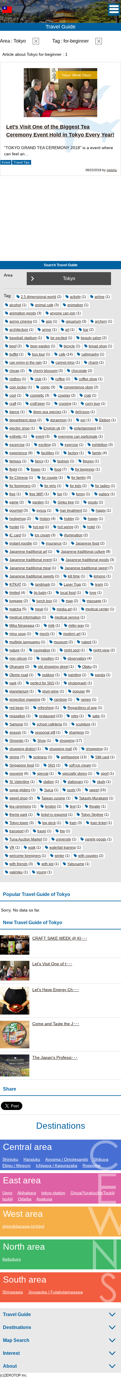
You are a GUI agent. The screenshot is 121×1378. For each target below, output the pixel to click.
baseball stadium (23, 338)
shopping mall (60, 749)
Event (6, 162)
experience (18, 453)
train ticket (98, 823)
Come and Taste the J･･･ (55, 1023)
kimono (99, 576)
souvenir (16, 773)
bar (85, 330)
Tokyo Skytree (92, 815)
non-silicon (18, 658)
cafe (62, 354)
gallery (104, 494)
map (69, 601)
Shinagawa (12, 1292)
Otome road (18, 675)
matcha (15, 609)
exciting (44, 445)
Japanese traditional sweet (86, 568)
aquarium (73, 321)
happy (101, 510)
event (40, 436)
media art (64, 609)
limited (14, 593)
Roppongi (91, 1165)
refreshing (46, 708)
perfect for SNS (42, 683)
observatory (77, 658)
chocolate (79, 371)
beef (12, 346)
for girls (50, 486)
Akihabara (26, 1192)
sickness (40, 757)
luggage (16, 601)
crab (87, 395)
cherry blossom (45, 371)
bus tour (38, 354)
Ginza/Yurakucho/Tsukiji (92, 1192)
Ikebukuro (11, 1259)
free (12, 494)
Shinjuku (10, 1159)
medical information (25, 617)
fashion (63, 461)
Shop (41, 741)
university (63, 839)
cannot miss (65, 362)
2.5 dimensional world (38, 297)
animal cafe (44, 305)
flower (36, 469)
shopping (67, 741)
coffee (60, 379)
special (42, 773)
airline (100, 297)
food (57, 469)
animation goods (22, 313)
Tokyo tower (18, 823)
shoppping (94, 749)
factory (73, 453)
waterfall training (62, 847)
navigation (41, 650)
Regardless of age (82, 708)
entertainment (85, 428)
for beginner (85, 469)
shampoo (76, 732)
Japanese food (87, 543)
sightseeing (70, 757)
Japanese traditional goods (87, 560)
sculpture (83, 724)
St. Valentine (19, 782)
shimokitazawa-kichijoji (23, 1226)
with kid (47, 864)
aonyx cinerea (20, 321)
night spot (72, 650)
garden (38, 502)
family (97, 453)
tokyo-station (53, 1192)
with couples (88, 856)
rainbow (60, 700)
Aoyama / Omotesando (66, 1159)
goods (93, 502)
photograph (77, 683)
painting (74, 675)
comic (45, 387)
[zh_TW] (7, 18)
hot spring (65, 527)
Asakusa (44, 1199)
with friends (18, 864)
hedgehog (17, 519)
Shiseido (16, 741)
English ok (51, 428)
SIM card (102, 757)
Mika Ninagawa (21, 626)
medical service (67, 617)
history (45, 519)
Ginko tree (66, 502)
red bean (16, 708)
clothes (15, 379)
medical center (97, 609)
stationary (75, 782)
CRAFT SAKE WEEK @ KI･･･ (59, 938)
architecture (18, 330)
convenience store (78, 387)
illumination (73, 535)
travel (41, 831)
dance (14, 412)
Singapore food (21, 765)
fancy (39, 461)
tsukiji (7, 1199)
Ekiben (104, 420)
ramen (86, 700)
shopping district (22, 749)
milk (51, 626)
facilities (47, 453)
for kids (75, 486)
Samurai (16, 724)
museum (61, 642)
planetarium (18, 691)
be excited (59, 338)
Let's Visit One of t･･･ (52, 963)
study (101, 782)
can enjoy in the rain (25, 362)
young (41, 872)
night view (101, 650)
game (14, 502)
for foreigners (20, 486)
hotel (91, 527)
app (49, 321)
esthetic (15, 436)
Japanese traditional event (30, 560)
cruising (65, 404)
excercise (17, 445)
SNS (51, 765)
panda (100, 675)
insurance (54, 543)
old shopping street (53, 667)
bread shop (98, 346)
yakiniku (16, 872)
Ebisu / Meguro (16, 1165)
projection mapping (24, 700)
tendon (50, 806)
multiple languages (24, 642)
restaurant (47, 716)
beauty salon (91, 338)
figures (88, 461)
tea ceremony (20, 806)
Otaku (87, 667)
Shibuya (100, 1159)
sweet (94, 790)
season (15, 732)
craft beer (37, 404)
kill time (74, 576)
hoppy (93, 519)
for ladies (102, 486)
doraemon (58, 420)
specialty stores (74, 773)
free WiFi (36, 494)
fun (59, 494)
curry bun (92, 404)
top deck (49, 823)
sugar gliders (19, 790)
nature (14, 650)
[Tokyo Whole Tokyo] (60, 116)
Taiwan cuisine (53, 798)
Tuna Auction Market (25, 839)
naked (86, 642)
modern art (71, 634)
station (48, 782)
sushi (71, 790)
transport (16, 831)
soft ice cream (80, 765)
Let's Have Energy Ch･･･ (55, 989)
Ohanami (16, 667)
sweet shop (18, 798)
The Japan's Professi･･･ (55, 1057)
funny (80, 494)
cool (12, 395)
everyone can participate (78, 436)
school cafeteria (49, 724)
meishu (112, 170)
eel (82, 420)
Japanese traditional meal (30, 568)
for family (78, 478)
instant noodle (20, 543)
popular (79, 691)
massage (94, 601)
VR (11, 847)
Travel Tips (22, 162)
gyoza (41, 510)
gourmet (16, 510)
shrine (14, 757)
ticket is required (54, 815)
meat (39, 609)
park (12, 683)
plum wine (50, 691)
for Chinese (18, 478)
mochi (44, 634)
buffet (13, 354)
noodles (47, 658)
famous (15, 461)
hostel (14, 527)
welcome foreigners (25, 856)
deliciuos (82, 412)
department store (22, 420)
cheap (14, 371)
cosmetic (37, 395)
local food (68, 593)
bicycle (69, 346)
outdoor (48, 675)
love (93, 593)
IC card (15, 535)
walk (32, 847)
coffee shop (88, 379)
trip (62, 831)
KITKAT (15, 584)
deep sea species (47, 412)
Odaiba (24, 1199)
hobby (69, 519)
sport (105, 773)
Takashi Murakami (93, 798)
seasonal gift (45, 732)
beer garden (40, 346)
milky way (76, 626)
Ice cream (42, 535)
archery (101, 321)
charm (93, 362)
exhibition (99, 445)
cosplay (64, 395)
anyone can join (62, 313)
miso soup (17, 634)
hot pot (38, 527)
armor (46, 330)
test (72, 806)
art (67, 330)
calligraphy (90, 354)
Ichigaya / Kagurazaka (56, 1165)
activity (75, 297)
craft (12, 404)
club (38, 379)
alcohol (15, 305)
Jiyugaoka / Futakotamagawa (55, 1292)
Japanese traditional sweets (31, 576)
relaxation (17, 716)
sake (96, 716)
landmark (42, 584)
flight (13, 469)
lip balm (40, 593)
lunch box (44, 601)
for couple (50, 478)
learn (99, 584)
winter (59, 856)
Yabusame (75, 864)
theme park (18, 815)
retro (74, 716)
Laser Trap (72, 584)
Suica (48, 790)
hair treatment (71, 510)
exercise (71, 445)
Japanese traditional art (28, 552)
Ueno (7, 1192)
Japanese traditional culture (83, 552)
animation (75, 305)
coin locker (18, 387)
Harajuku (31, 1159)
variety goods (95, 839)
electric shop (19, 428)
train (73, 823)
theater (94, 806)
